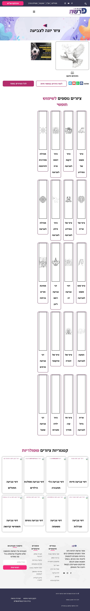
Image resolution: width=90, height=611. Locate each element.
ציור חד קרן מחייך (68, 423)
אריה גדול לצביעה (81, 423)
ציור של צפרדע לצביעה (68, 229)
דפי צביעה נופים (34, 520)
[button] (34, 12)
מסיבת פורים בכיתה (43, 291)
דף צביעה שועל (43, 423)
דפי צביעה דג (69, 291)
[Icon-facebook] (71, 3)
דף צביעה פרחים (43, 360)
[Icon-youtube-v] (68, 3)
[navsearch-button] (85, 3)
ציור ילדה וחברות (55, 423)
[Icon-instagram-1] (65, 3)
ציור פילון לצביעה (55, 229)
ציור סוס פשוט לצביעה (81, 291)
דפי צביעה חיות (77, 481)
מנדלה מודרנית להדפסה (43, 160)
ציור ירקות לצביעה (68, 160)
